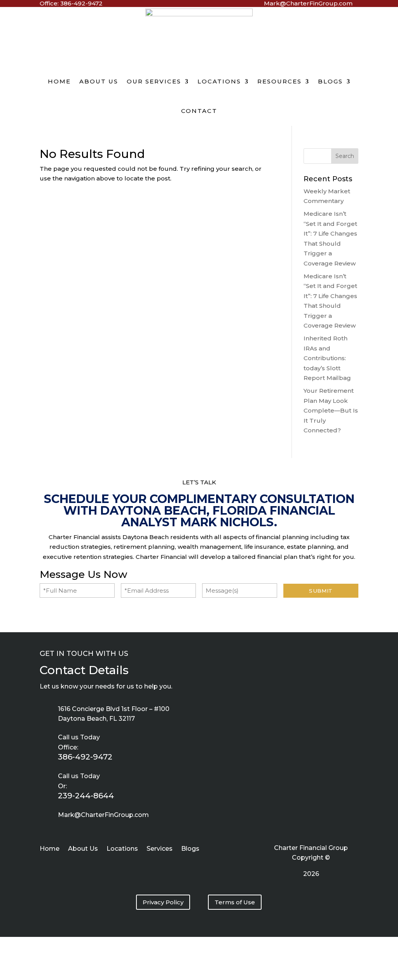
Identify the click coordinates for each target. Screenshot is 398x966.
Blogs (330, 81)
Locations (219, 81)
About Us (98, 81)
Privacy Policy (163, 902)
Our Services (154, 81)
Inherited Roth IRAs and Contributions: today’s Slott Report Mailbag (327, 358)
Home (59, 81)
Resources (279, 81)
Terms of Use (235, 902)
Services (160, 849)
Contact (199, 110)
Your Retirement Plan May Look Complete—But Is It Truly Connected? (331, 410)
